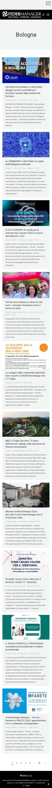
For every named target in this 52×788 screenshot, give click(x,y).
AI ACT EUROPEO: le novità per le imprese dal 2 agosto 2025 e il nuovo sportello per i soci (24, 233)
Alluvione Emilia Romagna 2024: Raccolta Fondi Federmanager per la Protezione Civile (23, 514)
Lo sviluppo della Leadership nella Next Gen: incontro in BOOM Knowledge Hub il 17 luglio (25, 375)
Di (22, 100)
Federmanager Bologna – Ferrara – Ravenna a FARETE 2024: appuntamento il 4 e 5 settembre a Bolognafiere (25, 720)
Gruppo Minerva (17, 312)
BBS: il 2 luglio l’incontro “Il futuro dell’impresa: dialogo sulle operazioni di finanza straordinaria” (25, 443)
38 (39, 763)
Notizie (14, 100)
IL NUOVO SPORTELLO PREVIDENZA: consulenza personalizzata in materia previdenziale (24, 646)
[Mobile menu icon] (48, 3)
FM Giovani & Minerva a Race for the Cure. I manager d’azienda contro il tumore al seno (23, 305)
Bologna (8, 100)
